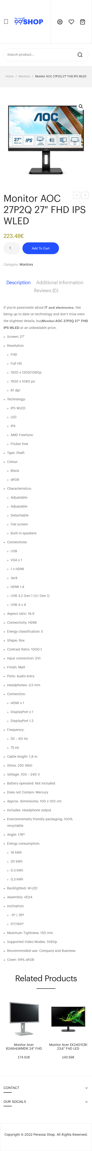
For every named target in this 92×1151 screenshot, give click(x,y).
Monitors (24, 76)
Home (10, 76)
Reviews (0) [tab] (46, 290)
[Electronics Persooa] (29, 21)
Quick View (14, 1036)
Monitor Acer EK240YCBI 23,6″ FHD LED (68, 1047)
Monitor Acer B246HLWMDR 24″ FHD (24, 1047)
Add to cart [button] (7, 1036)
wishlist (71, 21)
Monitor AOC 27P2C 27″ (76, 196)
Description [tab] (18, 282)
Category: (11, 264)
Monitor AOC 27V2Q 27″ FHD (85, 196)
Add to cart (41, 248)
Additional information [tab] (59, 282)
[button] (81, 106)
